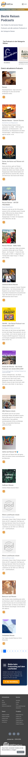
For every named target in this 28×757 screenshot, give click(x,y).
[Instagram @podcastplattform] (9, 733)
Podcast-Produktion (20, 724)
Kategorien (14, 9)
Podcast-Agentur (19, 722)
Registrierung (4, 720)
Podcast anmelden (5, 714)
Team (3, 700)
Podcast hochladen (5, 716)
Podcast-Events (5, 718)
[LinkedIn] (14, 733)
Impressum (4, 704)
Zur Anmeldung (12, 682)
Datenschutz (18, 708)
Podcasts (8, 9)
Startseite (3, 9)
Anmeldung (4, 722)
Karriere (3, 702)
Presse (17, 704)
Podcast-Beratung (19, 714)
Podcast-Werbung (19, 720)
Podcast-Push (18, 718)
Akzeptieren (21, 752)
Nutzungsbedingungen (20, 706)
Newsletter (18, 700)
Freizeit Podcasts (21, 9)
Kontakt (17, 702)
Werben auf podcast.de (6, 706)
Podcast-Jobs (18, 716)
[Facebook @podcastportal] (18, 733)
